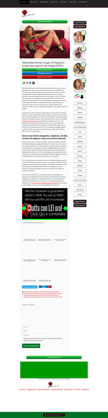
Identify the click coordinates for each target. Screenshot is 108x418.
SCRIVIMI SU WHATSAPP (44, 70)
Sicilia (80, 170)
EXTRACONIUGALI (83, 1)
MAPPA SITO (68, 389)
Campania (80, 117)
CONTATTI (22, 389)
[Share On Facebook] (40, 286)
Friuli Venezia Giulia (80, 127)
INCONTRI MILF (63, 1)
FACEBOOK (85, 389)
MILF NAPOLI (58, 293)
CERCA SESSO (33, 1)
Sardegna (80, 165)
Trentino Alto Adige (80, 180)
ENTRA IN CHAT (24, 1)
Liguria (80, 137)
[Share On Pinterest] (50, 286)
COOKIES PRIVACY (57, 389)
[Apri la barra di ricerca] (86, 6)
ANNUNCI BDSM (44, 1)
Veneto (80, 194)
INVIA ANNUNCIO (43, 389)
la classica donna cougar (30, 121)
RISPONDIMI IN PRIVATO (44, 73)
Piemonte (80, 156)
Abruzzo (79, 103)
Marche (80, 146)
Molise (80, 151)
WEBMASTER (31, 389)
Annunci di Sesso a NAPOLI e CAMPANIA (35, 291)
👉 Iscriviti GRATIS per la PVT (54, 415)
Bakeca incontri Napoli (53, 291)
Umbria (80, 185)
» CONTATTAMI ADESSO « (45, 21)
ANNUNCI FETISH (54, 1)
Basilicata (80, 108)
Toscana (79, 175)
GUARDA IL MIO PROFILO (44, 77)
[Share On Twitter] (43, 286)
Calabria (79, 112)
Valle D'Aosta (80, 190)
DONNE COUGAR (73, 1)
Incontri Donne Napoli (48, 293)
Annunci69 (27, 293)
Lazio (79, 132)
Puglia (80, 161)
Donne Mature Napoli (36, 293)
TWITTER (77, 389)
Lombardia (80, 141)
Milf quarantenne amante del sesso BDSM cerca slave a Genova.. (42, 295)
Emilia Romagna (80, 122)
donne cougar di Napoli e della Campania (45, 183)
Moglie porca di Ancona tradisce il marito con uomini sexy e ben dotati (43, 297)
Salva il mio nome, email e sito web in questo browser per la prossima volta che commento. (43, 339)
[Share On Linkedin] (46, 286)
